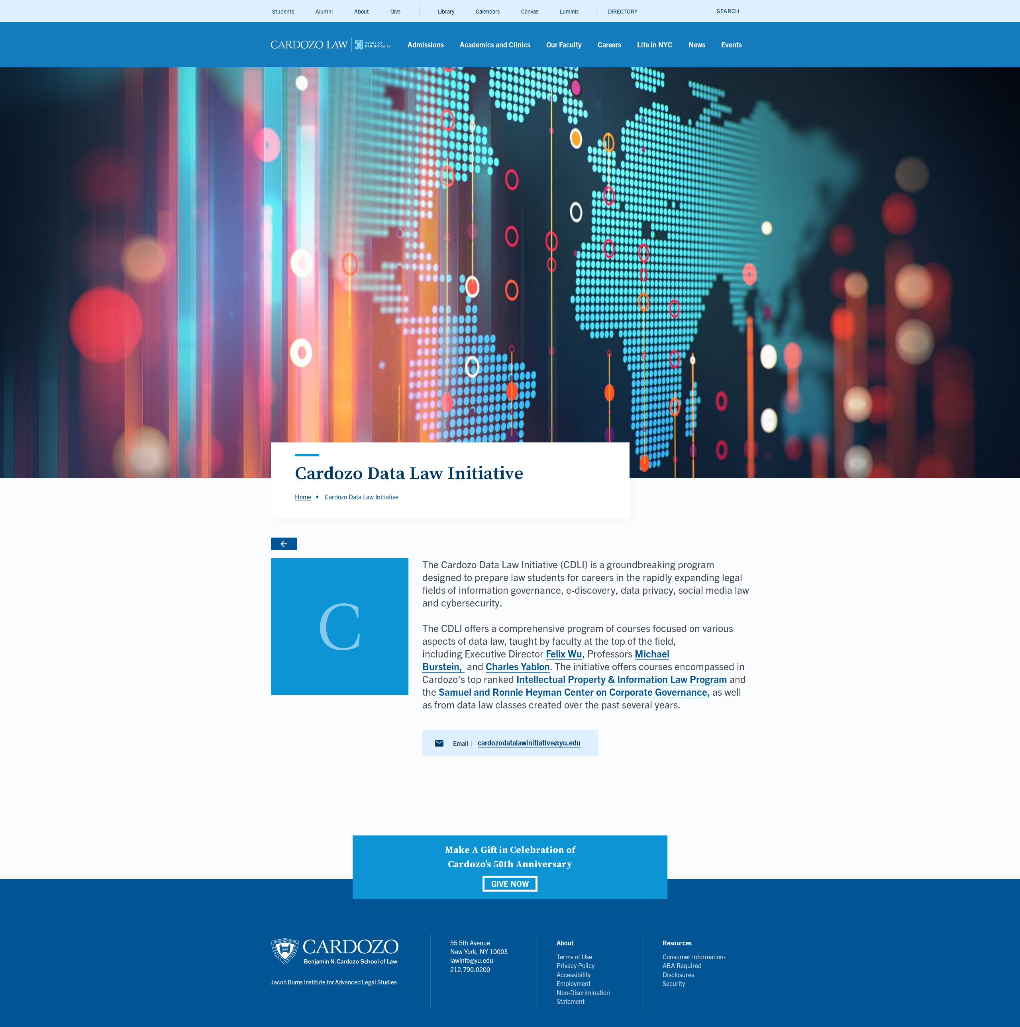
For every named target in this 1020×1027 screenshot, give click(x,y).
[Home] (330, 44)
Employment (573, 983)
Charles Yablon (518, 665)
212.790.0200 (470, 969)
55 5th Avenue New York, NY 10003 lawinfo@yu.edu (479, 951)
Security (674, 983)
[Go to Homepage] (316, 544)
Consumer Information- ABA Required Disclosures (694, 965)
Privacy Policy (575, 965)
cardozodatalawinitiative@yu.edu (529, 742)
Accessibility (573, 974)
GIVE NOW (510, 883)
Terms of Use (574, 956)
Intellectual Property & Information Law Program (621, 678)
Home (303, 497)
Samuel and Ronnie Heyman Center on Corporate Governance (573, 691)
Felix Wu (564, 653)
